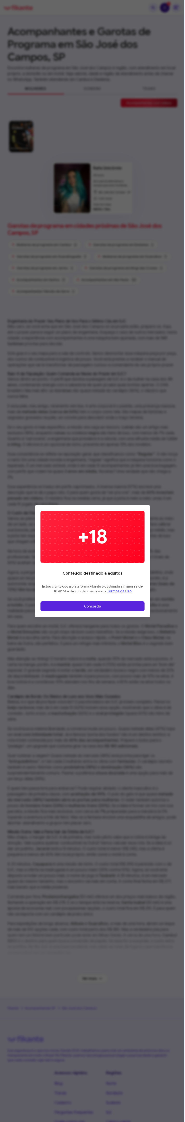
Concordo (92, 606)
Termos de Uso (119, 591)
